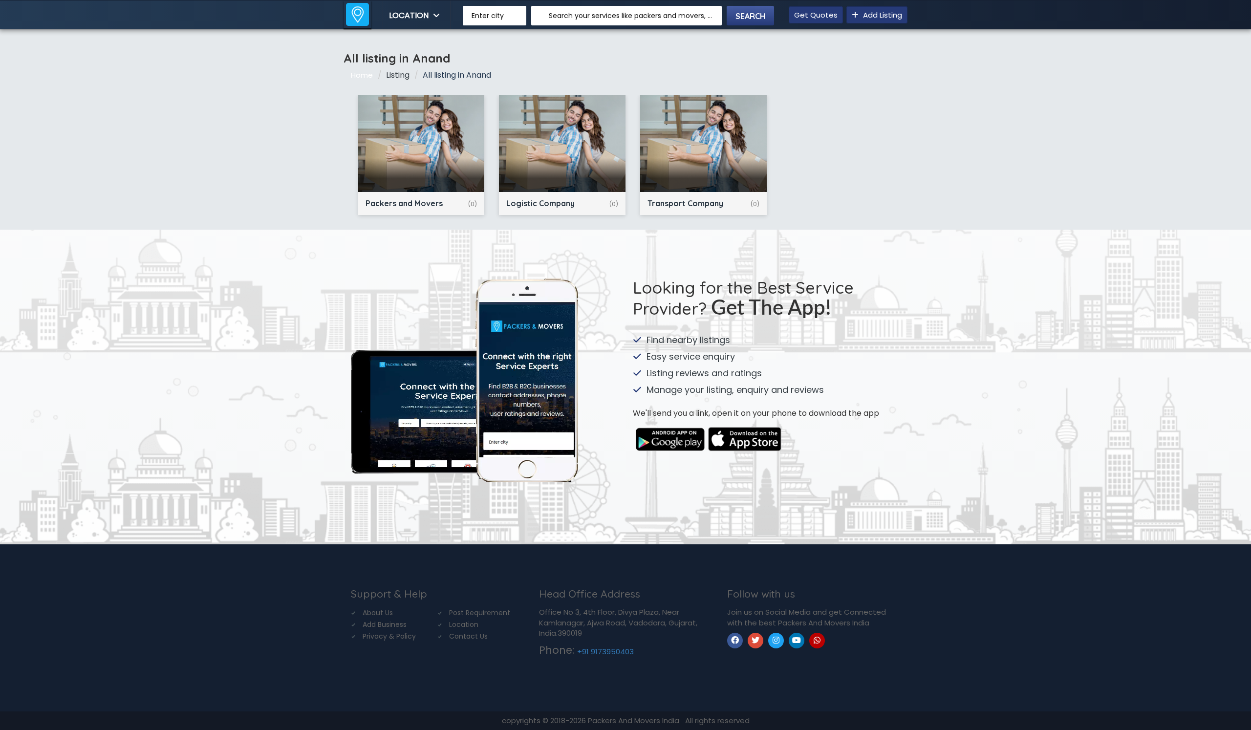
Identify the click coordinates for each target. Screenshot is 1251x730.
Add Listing (881, 15)
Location (410, 15)
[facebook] (735, 640)
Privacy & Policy (389, 636)
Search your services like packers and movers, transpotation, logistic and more (631, 16)
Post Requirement (479, 613)
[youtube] (796, 640)
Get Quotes (816, 15)
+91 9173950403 (605, 651)
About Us (378, 613)
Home (362, 75)
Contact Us (468, 636)
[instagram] (776, 640)
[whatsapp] (817, 640)
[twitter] (755, 640)
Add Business (385, 624)
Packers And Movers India (634, 720)
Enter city (488, 16)
